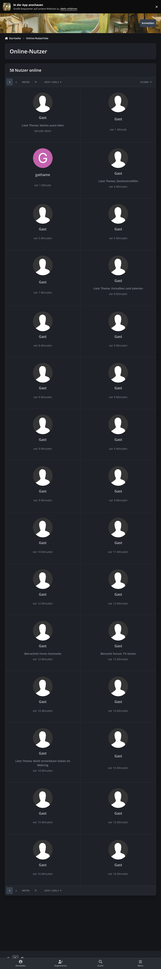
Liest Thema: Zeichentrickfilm (118, 181)
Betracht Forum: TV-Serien (118, 654)
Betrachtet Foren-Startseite (42, 654)
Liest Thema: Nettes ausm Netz (43, 125)
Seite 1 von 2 (51, 82)
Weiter (25, 82)
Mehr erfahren (9, 7)
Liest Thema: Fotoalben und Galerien (118, 288)
